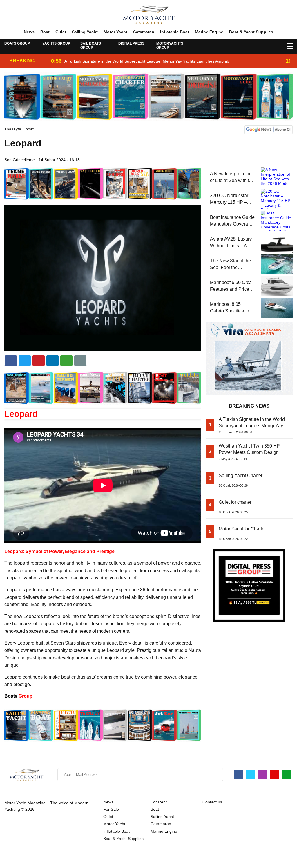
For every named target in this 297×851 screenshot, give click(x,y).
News (29, 32)
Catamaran (143, 32)
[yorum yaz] (80, 360)
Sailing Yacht (85, 32)
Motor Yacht (115, 32)
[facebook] (10, 360)
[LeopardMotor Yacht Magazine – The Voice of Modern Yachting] (148, 14)
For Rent (159, 802)
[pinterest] (52, 360)
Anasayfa (12, 129)
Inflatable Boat (174, 32)
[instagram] (262, 774)
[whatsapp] (286, 774)
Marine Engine (209, 32)
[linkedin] (38, 360)
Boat (45, 32)
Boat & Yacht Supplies (251, 32)
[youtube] (274, 774)
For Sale (111, 809)
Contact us (212, 802)
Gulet (60, 32)
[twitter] (24, 360)
